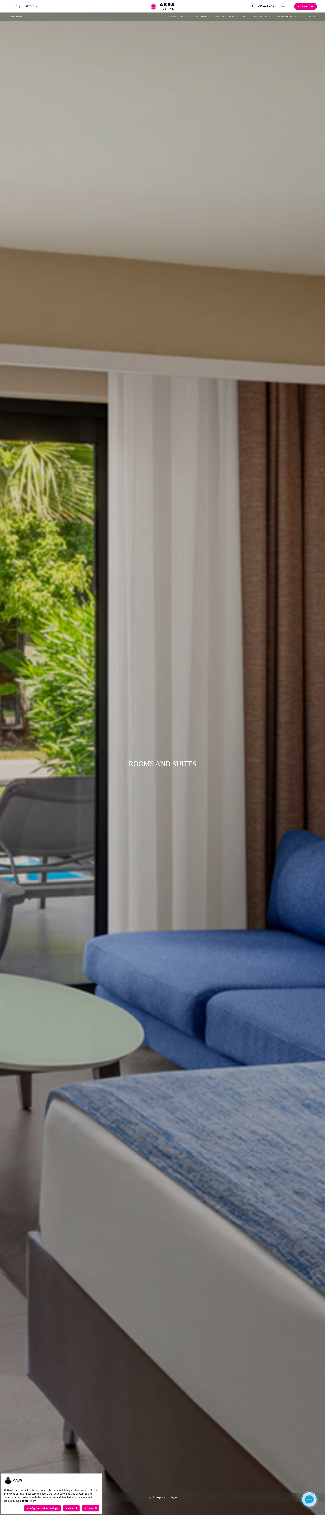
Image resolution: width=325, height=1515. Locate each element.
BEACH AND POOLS (225, 17)
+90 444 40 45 (267, 6)
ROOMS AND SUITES (177, 17)
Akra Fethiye (15, 17)
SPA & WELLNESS (261, 17)
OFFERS (312, 17)
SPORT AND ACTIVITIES (289, 17)
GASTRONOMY (201, 17)
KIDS (244, 17)
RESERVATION (305, 6)
